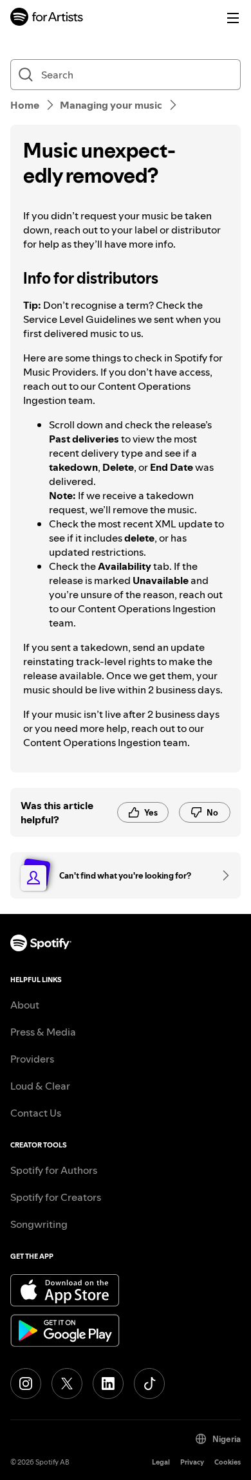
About (24, 1005)
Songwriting (39, 1224)
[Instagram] (25, 1383)
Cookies (227, 1462)
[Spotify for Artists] (47, 18)
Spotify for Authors (53, 1170)
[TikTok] (149, 1383)
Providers (32, 1059)
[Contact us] (221, 875)
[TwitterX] (66, 1383)
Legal (161, 1462)
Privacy (192, 1462)
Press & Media (43, 1032)
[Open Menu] (233, 18)
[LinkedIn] (108, 1383)
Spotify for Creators (55, 1197)
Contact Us (35, 1113)
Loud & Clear (40, 1086)
